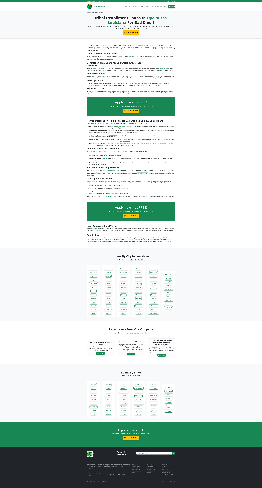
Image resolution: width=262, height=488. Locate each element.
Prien (168, 293)
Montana (123, 410)
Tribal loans (105, 158)
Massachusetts (123, 392)
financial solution (91, 243)
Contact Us (163, 6)
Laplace (108, 283)
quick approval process (134, 83)
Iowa (108, 403)
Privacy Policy (151, 471)
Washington (168, 391)
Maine (123, 384)
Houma (93, 287)
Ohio (138, 410)
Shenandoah (123, 269)
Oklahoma (138, 414)
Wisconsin (168, 398)
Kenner (93, 313)
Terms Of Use (151, 469)
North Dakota (138, 406)
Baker (123, 313)
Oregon (154, 384)
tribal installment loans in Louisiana (111, 170)
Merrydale (168, 282)
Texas (153, 406)
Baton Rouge (93, 272)
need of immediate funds (141, 45)
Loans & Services (132, 6)
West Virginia (168, 395)
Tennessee (153, 403)
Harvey (108, 302)
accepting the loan (125, 141)
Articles (150, 464)
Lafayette (93, 280)
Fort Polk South (169, 289)
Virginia (169, 387)
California (93, 399)
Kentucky (108, 410)
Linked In (165, 469)
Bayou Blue (138, 291)
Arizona (93, 392)
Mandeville (93, 298)
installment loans (94, 228)
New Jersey (138, 392)
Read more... (100, 353)
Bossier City (108, 269)
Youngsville (123, 283)
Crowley (138, 283)
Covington (138, 302)
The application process (93, 181)
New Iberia (108, 287)
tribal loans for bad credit (99, 151)
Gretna (123, 276)
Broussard (123, 306)
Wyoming (168, 402)
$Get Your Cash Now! (131, 111)
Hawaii (108, 388)
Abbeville (138, 309)
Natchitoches (123, 272)
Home (125, 6)
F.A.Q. (134, 472)
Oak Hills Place (168, 274)
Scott (168, 296)
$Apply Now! (172, 6)
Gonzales (138, 269)
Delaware (93, 410)
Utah (153, 410)
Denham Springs (153, 306)
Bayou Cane (108, 309)
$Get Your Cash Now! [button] (131, 32)
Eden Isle (168, 278)
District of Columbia (168, 406)
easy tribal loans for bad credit (163, 47)
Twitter (165, 468)
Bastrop (153, 298)
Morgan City (138, 306)
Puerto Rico (169, 411)
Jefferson (153, 287)
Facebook (165, 464)
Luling (123, 298)
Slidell (93, 302)
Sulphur (108, 306)
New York (138, 399)
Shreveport (93, 276)
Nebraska (123, 414)
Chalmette (108, 298)
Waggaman (154, 276)
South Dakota (153, 399)
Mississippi (123, 403)
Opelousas (123, 287)
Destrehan (138, 276)
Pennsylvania (153, 388)
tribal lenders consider (164, 68)
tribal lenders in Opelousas (112, 196)
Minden (138, 280)
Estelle (123, 280)
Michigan (123, 395)
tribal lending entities (132, 56)
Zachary (108, 313)
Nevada (138, 384)
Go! (173, 453)
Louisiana (94, 12)
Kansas (108, 406)
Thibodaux (123, 291)
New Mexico (138, 395)
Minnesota (123, 399)
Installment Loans (168, 474)
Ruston (108, 294)
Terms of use (163, 481)
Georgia (108, 384)
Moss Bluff (138, 294)
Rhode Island (153, 392)
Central (108, 280)
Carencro (153, 283)
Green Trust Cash (99, 6)
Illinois (108, 395)
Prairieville (108, 272)
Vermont (153, 414)
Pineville (123, 294)
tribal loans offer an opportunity (111, 91)
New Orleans (93, 269)
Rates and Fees (137, 471)
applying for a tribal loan (104, 123)
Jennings (153, 294)
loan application (113, 135)
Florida (93, 414)
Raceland (138, 313)
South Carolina (153, 395)
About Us (156, 6)
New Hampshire (138, 388)
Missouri (123, 406)
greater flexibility (106, 76)
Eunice (153, 302)
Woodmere (138, 287)
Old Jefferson (168, 300)
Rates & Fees (149, 6)
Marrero (108, 276)
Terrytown (108, 291)
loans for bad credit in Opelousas (101, 238)
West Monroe (123, 309)
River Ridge (123, 302)
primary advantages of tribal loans (101, 68)
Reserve (168, 304)
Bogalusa (153, 280)
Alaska (93, 388)
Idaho (108, 392)
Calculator (151, 468)
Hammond (93, 309)
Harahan (153, 309)
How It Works (141, 6)
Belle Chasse (153, 272)
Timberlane (153, 269)
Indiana (108, 399)
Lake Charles (93, 283)
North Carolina (138, 403)
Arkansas (93, 395)
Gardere (138, 298)
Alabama (93, 384)
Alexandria (93, 306)
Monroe (93, 294)
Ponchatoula (168, 307)
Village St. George (153, 313)
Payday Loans (166, 472)
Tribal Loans (166, 471)
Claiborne (138, 272)
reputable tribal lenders (119, 126)
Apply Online (136, 466)
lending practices (120, 128)
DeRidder (153, 291)
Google (165, 466)
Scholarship (151, 466)
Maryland (123, 388)
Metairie (93, 291)
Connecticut (93, 406)
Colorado (93, 403)
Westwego (168, 285)
